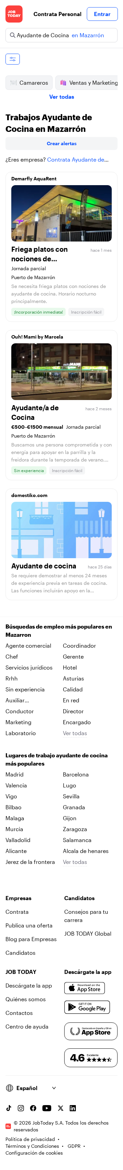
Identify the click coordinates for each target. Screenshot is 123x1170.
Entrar (102, 14)
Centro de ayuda (27, 1026)
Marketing (18, 722)
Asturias (73, 678)
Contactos (19, 1012)
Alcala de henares (86, 851)
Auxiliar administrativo (24, 700)
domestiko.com (29, 495)
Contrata (17, 911)
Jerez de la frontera (30, 861)
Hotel (70, 667)
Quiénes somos (25, 999)
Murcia (14, 829)
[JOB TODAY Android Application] (87, 1007)
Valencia (16, 785)
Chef (11, 656)
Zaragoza (75, 829)
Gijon (70, 818)
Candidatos (20, 952)
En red (71, 700)
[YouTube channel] (46, 1108)
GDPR (74, 1146)
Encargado (77, 722)
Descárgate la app (28, 985)
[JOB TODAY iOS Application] (84, 988)
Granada (74, 807)
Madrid (14, 774)
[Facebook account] (33, 1108)
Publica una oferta (29, 925)
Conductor (19, 711)
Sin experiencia (25, 689)
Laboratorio (20, 733)
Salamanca (77, 840)
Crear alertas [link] (62, 143)
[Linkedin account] (73, 1108)
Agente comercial (28, 645)
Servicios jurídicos (29, 667)
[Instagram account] (21, 1108)
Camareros (33, 82)
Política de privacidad (30, 1139)
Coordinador (79, 645)
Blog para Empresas (31, 939)
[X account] (60, 1108)
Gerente (73, 656)
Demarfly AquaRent (33, 178)
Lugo (69, 785)
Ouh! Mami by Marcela (37, 337)
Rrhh (11, 678)
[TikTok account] (8, 1108)
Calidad (73, 689)
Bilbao (13, 807)
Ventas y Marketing (93, 82)
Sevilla (71, 796)
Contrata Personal (57, 14)
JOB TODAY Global (87, 933)
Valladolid (17, 840)
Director (73, 711)
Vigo (11, 796)
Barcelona (76, 774)
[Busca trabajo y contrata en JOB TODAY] (14, 14)
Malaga (14, 818)
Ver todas (61, 96)
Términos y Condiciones (32, 1146)
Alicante (16, 851)
